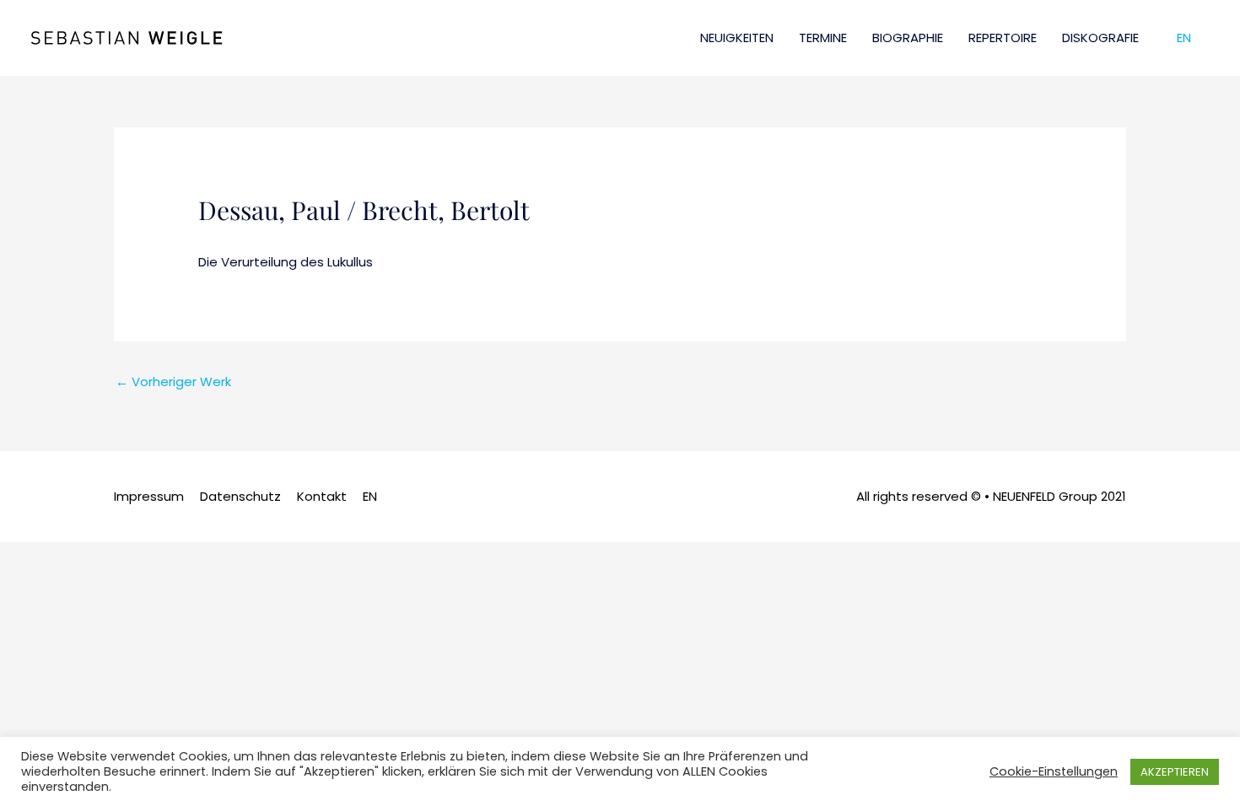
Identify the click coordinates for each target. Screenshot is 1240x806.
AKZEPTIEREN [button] (1174, 772)
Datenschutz (240, 496)
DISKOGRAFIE (1100, 37)
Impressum (149, 496)
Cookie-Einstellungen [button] (1053, 771)
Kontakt (322, 496)
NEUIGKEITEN (737, 37)
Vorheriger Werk (173, 381)
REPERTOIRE (1002, 37)
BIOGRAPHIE (907, 37)
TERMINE (823, 37)
